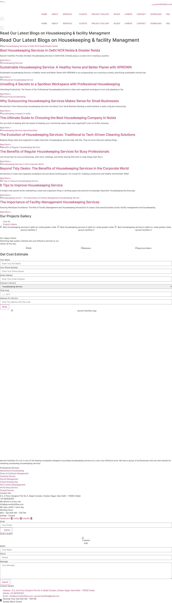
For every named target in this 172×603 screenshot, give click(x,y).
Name (2, 546)
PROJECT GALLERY (100, 14)
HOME (44, 14)
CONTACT (141, 14)
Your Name (5, 260)
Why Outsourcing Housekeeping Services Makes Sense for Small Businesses (59, 101)
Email (2, 521)
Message (4, 561)
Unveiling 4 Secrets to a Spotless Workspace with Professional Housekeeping (60, 84)
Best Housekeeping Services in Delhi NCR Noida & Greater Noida (50, 50)
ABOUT (55, 14)
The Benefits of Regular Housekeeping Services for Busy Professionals (54, 151)
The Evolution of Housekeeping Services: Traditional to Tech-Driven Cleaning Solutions (67, 135)
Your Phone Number (9, 267)
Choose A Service (8, 283)
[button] (2, 19)
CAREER (128, 14)
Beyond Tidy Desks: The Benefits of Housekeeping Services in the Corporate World (64, 168)
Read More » (5, 60)
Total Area (4, 290)
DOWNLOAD (155, 14)
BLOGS (117, 14)
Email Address (6, 275)
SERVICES (67, 14)
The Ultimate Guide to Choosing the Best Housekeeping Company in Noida (58, 118)
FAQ (168, 14)
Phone (2, 554)
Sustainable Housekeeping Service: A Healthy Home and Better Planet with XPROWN (66, 67)
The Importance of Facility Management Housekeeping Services (49, 202)
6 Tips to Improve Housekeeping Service (31, 185)
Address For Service (9, 298)
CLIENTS (83, 14)
